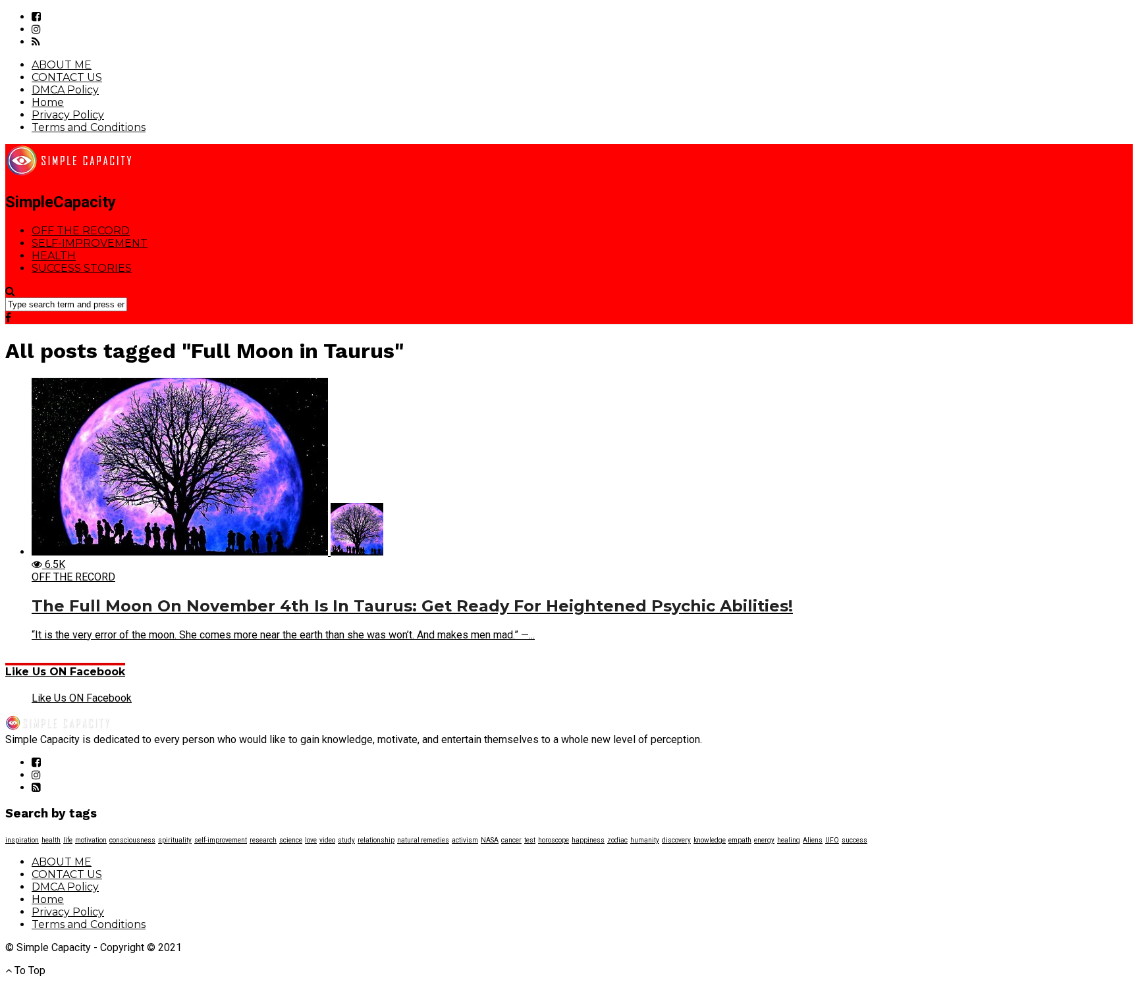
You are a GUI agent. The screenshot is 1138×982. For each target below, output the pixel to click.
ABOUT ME (62, 65)
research (263, 840)
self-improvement (220, 840)
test (529, 840)
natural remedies (423, 840)
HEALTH (54, 255)
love (311, 840)
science (290, 840)
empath (739, 840)
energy (764, 840)
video (327, 840)
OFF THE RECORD (81, 230)
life (67, 840)
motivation (91, 840)
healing (788, 840)
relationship (376, 840)
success (854, 840)
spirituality (175, 840)
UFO (832, 840)
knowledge (709, 840)
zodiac (617, 840)
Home (48, 102)
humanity (644, 840)
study (346, 840)
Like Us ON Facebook (65, 671)
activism (465, 840)
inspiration (22, 840)
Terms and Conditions (89, 127)
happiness (588, 840)
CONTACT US (67, 77)
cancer (511, 840)
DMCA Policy (65, 90)
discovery (676, 840)
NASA (490, 840)
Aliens (813, 840)
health (51, 840)
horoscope (553, 840)
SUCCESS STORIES (82, 268)
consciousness (132, 840)
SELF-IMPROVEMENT (90, 243)
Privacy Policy (68, 115)
